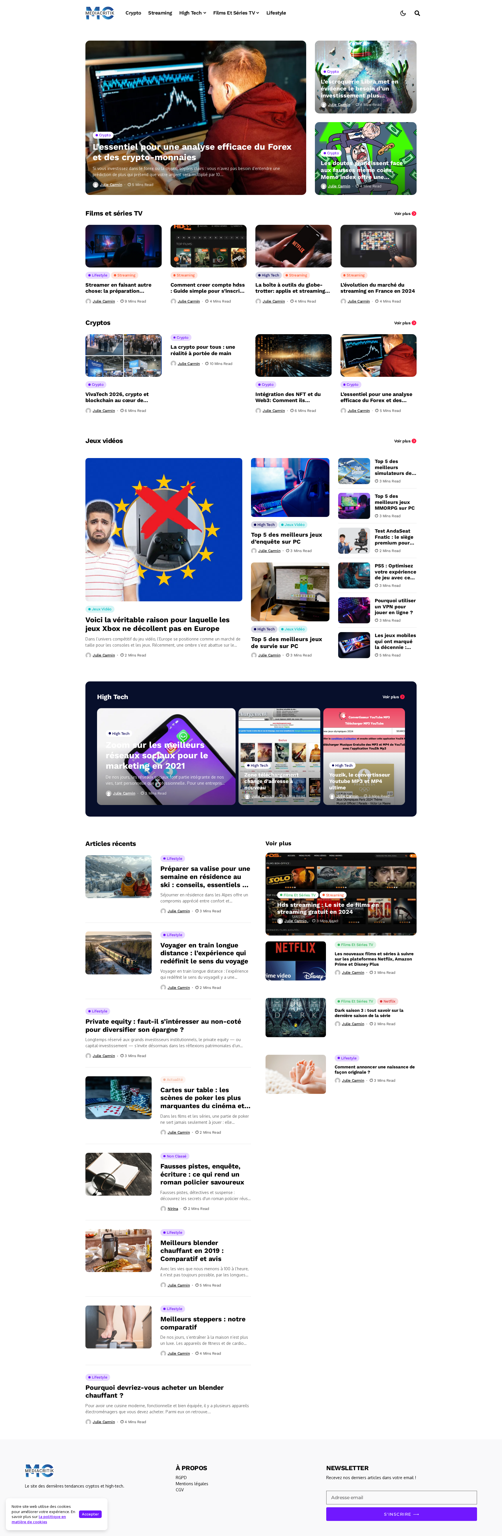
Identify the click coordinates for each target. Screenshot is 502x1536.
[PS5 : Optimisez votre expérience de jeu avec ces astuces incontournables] (354, 575)
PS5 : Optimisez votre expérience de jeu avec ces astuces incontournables (395, 571)
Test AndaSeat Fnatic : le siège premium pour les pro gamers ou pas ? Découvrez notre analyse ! (395, 537)
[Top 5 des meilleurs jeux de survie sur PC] (290, 591)
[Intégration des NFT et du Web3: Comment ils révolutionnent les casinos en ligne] (293, 355)
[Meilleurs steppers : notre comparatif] (118, 1326)
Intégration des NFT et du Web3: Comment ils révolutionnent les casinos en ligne (293, 397)
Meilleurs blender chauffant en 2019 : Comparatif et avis (192, 1251)
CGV (180, 1489)
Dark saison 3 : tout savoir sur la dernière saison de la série (369, 1013)
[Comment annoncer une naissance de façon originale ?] (296, 1074)
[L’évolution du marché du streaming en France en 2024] (378, 246)
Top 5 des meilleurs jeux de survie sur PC (286, 643)
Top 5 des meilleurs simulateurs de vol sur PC (393, 467)
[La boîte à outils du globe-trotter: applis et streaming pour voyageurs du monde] (293, 246)
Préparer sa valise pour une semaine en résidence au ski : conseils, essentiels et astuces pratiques (205, 877)
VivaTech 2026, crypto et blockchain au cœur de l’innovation (117, 397)
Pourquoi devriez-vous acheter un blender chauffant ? (154, 1392)
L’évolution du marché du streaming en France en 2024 (377, 288)
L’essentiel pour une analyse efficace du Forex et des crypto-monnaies (192, 152)
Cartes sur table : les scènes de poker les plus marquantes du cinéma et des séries (202, 1098)
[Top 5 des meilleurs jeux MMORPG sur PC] (354, 506)
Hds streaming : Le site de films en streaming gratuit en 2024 (328, 908)
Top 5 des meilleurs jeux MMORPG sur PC (395, 502)
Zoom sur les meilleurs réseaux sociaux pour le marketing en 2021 (157, 755)
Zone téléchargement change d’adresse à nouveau (271, 781)
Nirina (173, 1208)
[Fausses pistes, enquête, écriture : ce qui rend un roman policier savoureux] (118, 1174)
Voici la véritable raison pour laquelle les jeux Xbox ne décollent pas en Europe (157, 624)
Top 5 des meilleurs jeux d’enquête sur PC (286, 538)
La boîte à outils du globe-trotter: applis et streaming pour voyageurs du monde (290, 288)
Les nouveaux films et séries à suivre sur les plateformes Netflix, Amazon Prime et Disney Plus (374, 959)
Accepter (90, 1514)
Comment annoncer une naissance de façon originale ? (375, 1069)
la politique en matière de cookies (39, 1519)
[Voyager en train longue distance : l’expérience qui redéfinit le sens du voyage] (118, 952)
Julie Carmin (111, 184)
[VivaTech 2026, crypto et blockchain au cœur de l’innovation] (123, 355)
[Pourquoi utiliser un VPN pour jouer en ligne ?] (354, 610)
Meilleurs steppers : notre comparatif (202, 1323)
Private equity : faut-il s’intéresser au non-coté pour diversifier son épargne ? (163, 1026)
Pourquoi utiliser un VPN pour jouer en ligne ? (395, 606)
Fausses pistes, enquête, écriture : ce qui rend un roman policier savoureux (202, 1174)
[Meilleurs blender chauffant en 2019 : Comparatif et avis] (118, 1250)
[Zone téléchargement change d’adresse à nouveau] (279, 756)
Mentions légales (192, 1483)
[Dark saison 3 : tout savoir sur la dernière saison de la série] (296, 1017)
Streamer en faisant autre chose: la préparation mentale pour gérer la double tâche (122, 288)
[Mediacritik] (99, 13)
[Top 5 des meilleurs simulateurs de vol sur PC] (354, 471)
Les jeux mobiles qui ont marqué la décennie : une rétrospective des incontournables (395, 641)
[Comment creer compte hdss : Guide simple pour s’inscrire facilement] (209, 246)
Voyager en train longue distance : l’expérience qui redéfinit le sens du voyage (204, 953)
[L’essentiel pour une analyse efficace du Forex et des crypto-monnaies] (195, 118)
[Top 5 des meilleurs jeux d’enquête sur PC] (290, 487)
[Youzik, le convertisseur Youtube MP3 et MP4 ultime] (364, 756)
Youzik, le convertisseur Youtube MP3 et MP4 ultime (359, 781)
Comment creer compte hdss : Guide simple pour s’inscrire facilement (208, 288)
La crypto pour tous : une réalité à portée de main (203, 350)
